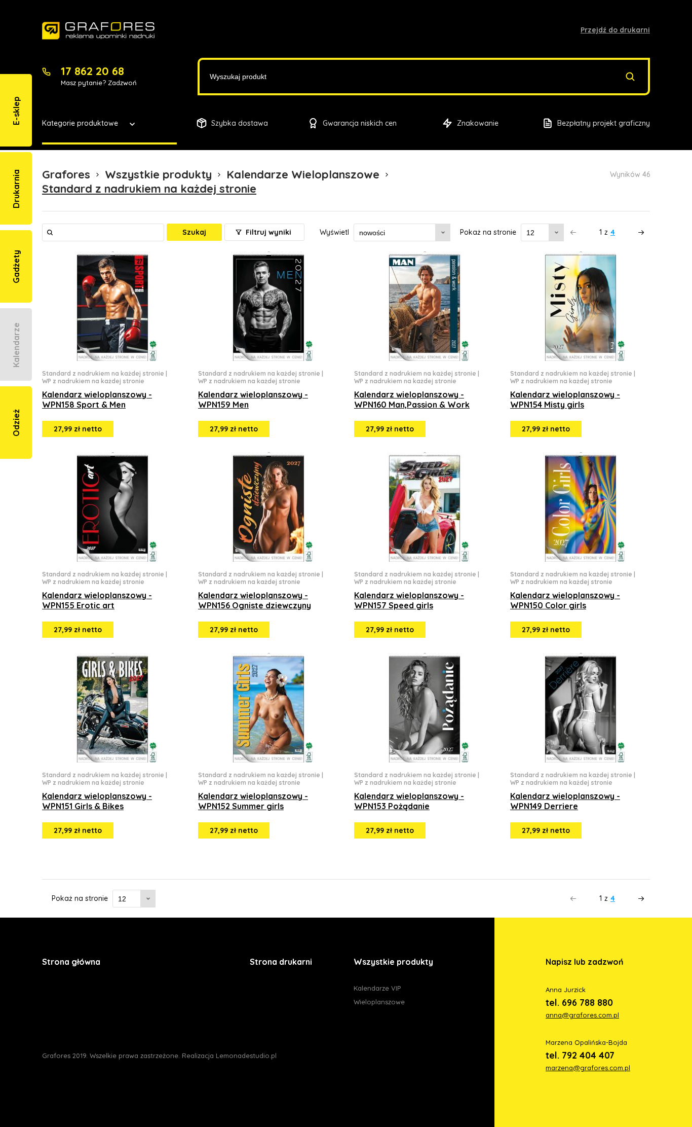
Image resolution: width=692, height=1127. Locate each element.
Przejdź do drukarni (615, 29)
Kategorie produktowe (80, 123)
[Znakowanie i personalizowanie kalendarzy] (98, 31)
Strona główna (71, 962)
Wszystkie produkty (393, 962)
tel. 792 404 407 (580, 1055)
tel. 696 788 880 (579, 1002)
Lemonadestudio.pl (246, 1055)
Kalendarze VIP (377, 988)
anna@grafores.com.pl (582, 1015)
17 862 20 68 (92, 71)
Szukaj (194, 232)
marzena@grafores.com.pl (588, 1068)
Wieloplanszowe (379, 1002)
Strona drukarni (281, 962)
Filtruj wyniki (267, 232)
